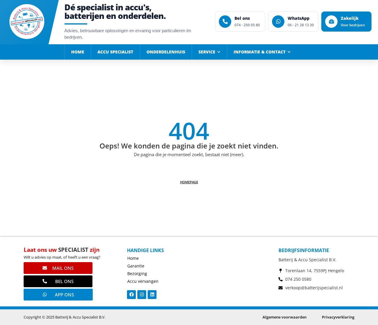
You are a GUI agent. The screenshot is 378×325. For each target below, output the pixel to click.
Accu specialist (115, 52)
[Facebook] (131, 294)
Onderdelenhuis (165, 52)
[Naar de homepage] (26, 21)
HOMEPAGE (189, 182)
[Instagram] (141, 294)
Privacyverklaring (338, 317)
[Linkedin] (152, 294)
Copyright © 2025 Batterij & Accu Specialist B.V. (64, 317)
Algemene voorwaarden (285, 317)
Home (77, 52)
